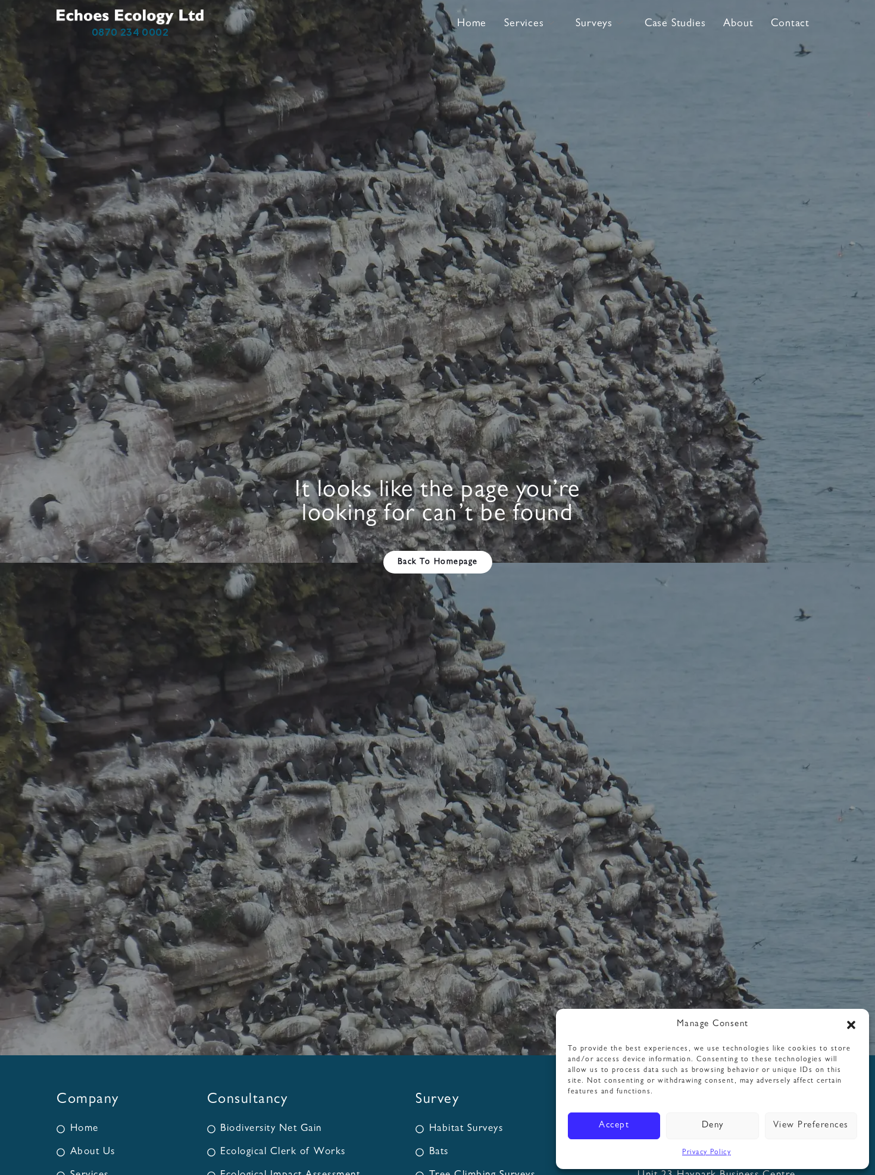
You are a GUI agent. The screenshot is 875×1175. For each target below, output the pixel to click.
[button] (851, 1025)
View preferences (811, 1125)
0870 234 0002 (130, 32)
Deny (713, 1125)
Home (471, 24)
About (738, 24)
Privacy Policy (706, 1153)
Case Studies (675, 24)
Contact (790, 24)
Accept (614, 1125)
